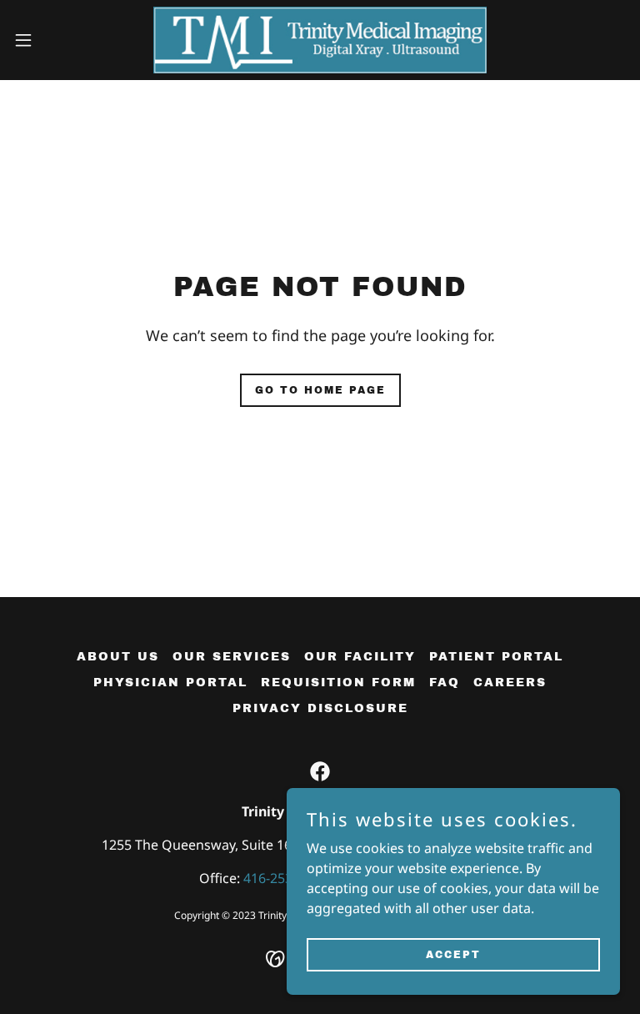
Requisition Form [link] (338, 682)
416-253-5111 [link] (285, 878)
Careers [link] (510, 682)
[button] (54, 40)
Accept (453, 954)
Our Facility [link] (360, 656)
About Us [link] (118, 656)
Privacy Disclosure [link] (320, 708)
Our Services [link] (231, 656)
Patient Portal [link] (496, 656)
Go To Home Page (320, 390)
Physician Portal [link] (170, 682)
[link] (320, 40)
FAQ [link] (444, 682)
